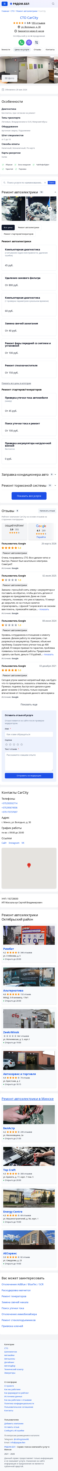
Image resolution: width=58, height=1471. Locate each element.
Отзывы (37, 49)
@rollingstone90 (21, 1439)
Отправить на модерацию (29, 775)
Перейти (41, 537)
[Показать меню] (5, 4)
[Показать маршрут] (37, 43)
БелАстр (9, 1128)
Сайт (4, 842)
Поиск (51, 182)
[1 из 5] (6, 744)
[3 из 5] (14, 744)
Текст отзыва (12, 749)
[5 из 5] (21, 744)
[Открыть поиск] (53, 4)
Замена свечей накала (15, 1302)
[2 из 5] (10, 744)
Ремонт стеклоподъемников (18, 1320)
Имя (8, 728)
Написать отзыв (47, 510)
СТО (13, 11)
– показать (43, 609)
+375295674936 (9, 807)
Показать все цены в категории (16, 383)
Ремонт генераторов (14, 1296)
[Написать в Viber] (29, 43)
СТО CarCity (29, 17)
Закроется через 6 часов (31, 31)
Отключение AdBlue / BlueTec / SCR (22, 1284)
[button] (12, 959)
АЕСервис (10, 1253)
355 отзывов (38, 23)
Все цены (8, 227)
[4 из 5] (17, 744)
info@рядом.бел (17, 1442)
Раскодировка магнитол (16, 1290)
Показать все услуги (29, 496)
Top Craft (9, 1170)
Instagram (14, 842)
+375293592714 (9, 803)
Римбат (8, 949)
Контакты (50, 49)
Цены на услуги (22, 49)
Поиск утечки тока (13, 1308)
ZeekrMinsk (11, 1032)
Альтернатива (13, 990)
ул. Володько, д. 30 (31, 27)
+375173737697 (9, 811)
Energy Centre (12, 1211)
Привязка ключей (12, 1326)
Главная (5, 11)
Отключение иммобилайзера (19, 1314)
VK (23, 842)
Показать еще (29, 704)
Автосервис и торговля (19, 1074)
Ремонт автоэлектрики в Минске (28, 1098)
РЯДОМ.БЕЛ (9, 1447)
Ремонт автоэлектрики (26, 11)
